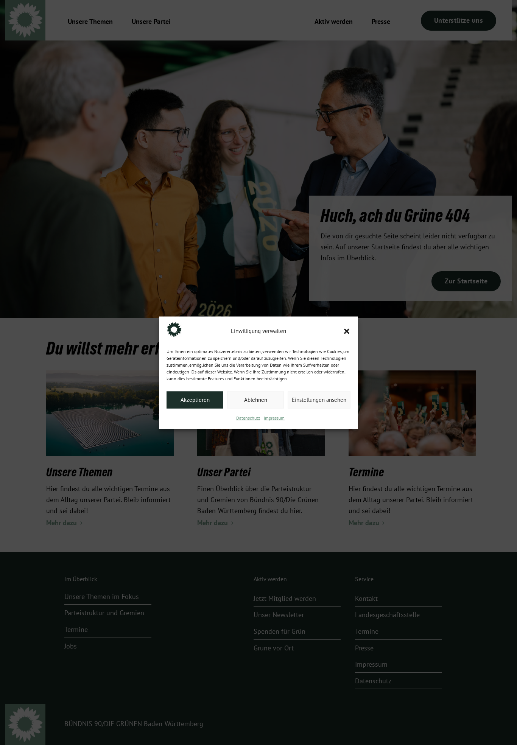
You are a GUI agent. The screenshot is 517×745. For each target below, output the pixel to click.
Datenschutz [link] (248, 417)
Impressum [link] (274, 417)
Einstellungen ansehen (319, 400)
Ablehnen (255, 400)
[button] (346, 331)
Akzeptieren (195, 400)
